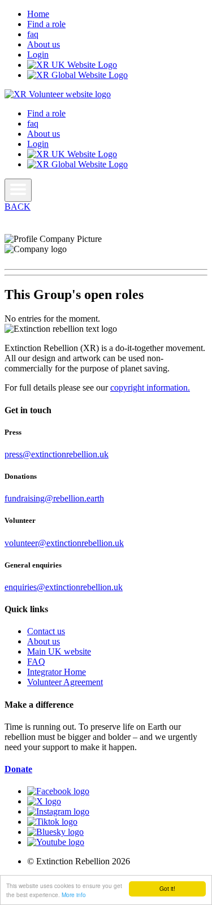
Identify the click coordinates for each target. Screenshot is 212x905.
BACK (18, 206)
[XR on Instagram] (58, 811)
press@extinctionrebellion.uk (57, 454)
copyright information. (150, 387)
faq (32, 34)
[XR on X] (44, 801)
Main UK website (59, 651)
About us (43, 44)
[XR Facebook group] (58, 791)
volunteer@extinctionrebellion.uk (64, 543)
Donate (18, 769)
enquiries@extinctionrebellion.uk (64, 587)
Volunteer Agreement (65, 682)
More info (74, 894)
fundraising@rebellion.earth (54, 498)
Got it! (167, 888)
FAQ (36, 661)
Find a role (46, 24)
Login (38, 54)
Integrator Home (56, 672)
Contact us (46, 631)
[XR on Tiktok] (52, 821)
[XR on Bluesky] (55, 832)
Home (38, 14)
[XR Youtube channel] (55, 842)
